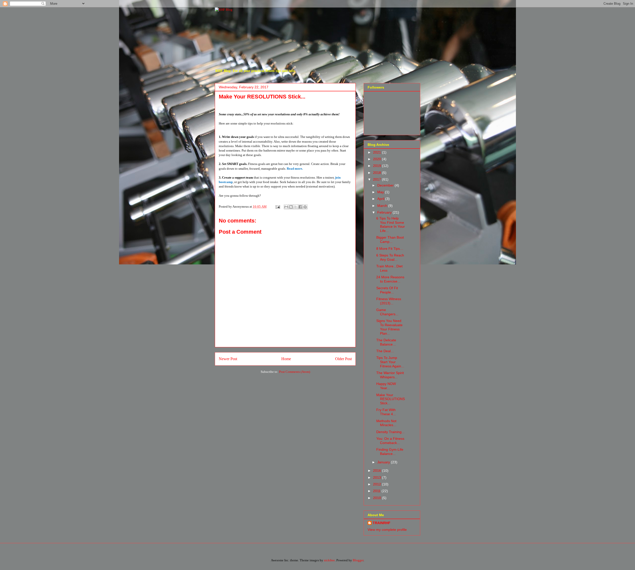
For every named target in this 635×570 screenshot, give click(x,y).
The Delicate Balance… (386, 342)
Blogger (358, 560)
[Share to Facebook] (300, 206)
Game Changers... (387, 312)
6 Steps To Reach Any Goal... (390, 257)
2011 (377, 491)
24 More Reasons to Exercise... (390, 279)
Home (286, 359)
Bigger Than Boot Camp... (390, 239)
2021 (377, 152)
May (381, 192)
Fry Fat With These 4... (386, 412)
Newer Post (228, 359)
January (384, 462)
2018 (377, 173)
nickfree (329, 560)
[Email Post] (277, 206)
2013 (377, 477)
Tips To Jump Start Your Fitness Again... (390, 362)
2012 (377, 484)
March (382, 206)
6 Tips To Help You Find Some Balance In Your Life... (390, 224)
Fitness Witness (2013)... (388, 301)
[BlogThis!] (290, 206)
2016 (377, 471)
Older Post (343, 359)
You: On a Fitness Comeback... (390, 441)
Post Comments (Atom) (294, 372)
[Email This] (286, 206)
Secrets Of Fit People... (387, 290)
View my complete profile (387, 530)
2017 (377, 179)
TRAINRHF (381, 523)
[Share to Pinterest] (305, 206)
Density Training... (390, 432)
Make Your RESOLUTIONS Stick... (390, 399)
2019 (377, 166)
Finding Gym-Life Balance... (389, 451)
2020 (377, 159)
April (381, 199)
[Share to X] (295, 206)
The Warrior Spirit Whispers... (390, 375)
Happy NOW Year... (386, 386)
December (386, 185)
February (385, 212)
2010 (377, 498)
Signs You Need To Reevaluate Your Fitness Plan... (389, 327)
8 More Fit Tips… (389, 249)
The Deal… (385, 351)
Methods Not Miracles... (386, 423)
